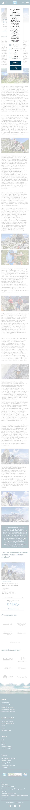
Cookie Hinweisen (15, 40)
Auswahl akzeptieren (15, 63)
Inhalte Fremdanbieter (16, 57)
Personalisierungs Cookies (17, 49)
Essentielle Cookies (16, 45)
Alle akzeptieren (15, 68)
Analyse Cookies (16, 53)
